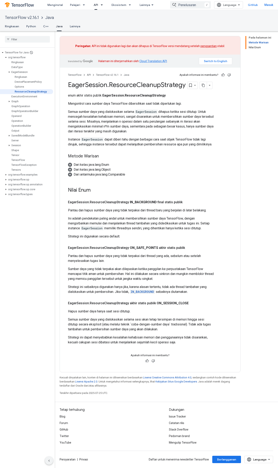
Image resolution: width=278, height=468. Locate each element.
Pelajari (75, 5)
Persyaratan (68, 459)
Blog (62, 416)
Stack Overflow (178, 429)
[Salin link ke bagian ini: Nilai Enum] (96, 190)
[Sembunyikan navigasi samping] (49, 461)
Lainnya (145, 5)
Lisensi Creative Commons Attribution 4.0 (167, 377)
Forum (64, 423)
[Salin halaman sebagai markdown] (203, 85)
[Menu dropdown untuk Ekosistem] (131, 5)
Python (31, 26)
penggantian (208, 46)
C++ (46, 26)
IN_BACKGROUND (142, 292)
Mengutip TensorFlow (183, 442)
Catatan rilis (176, 423)
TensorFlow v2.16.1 (22, 17)
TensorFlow (75, 74)
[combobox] (190, 5)
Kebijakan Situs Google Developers (176, 381)
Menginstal (55, 5)
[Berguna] (223, 75)
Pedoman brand (179, 436)
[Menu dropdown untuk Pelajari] (85, 5)
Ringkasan (12, 26)
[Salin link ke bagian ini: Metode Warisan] (103, 156)
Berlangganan (226, 459)
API (96, 5)
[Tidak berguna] (229, 75)
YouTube (65, 442)
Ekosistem (119, 5)
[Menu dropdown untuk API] (103, 5)
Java (49, 17)
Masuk (268, 5)
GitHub (253, 5)
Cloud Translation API (153, 61)
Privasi (83, 459)
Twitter (64, 436)
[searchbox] (27, 39)
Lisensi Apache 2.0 (86, 381)
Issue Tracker (177, 416)
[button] (26, 52)
